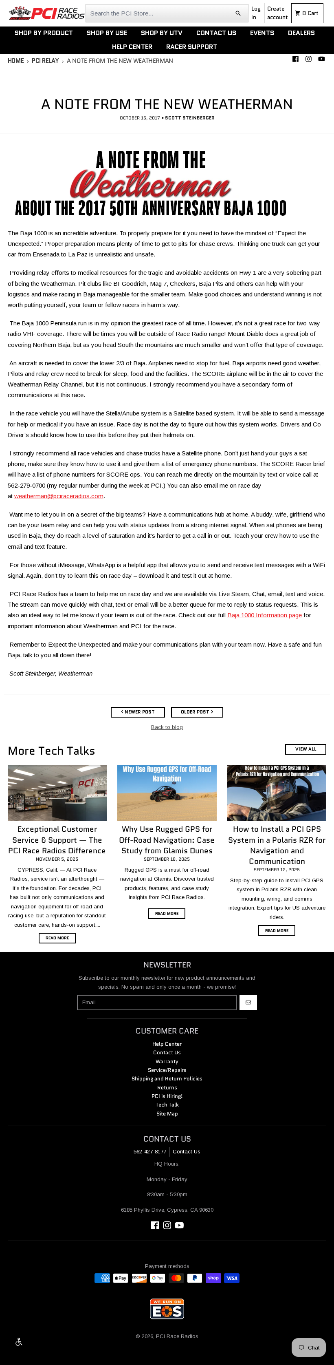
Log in (256, 12)
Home (16, 60)
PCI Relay (45, 60)
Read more (57, 938)
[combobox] (167, 13)
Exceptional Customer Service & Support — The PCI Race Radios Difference (57, 840)
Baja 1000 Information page (264, 615)
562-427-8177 (150, 1152)
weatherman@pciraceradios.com (58, 496)
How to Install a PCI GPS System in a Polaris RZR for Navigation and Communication (276, 845)
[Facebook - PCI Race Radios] (295, 59)
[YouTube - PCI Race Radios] (321, 59)
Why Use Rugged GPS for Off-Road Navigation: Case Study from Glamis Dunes (167, 840)
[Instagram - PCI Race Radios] (308, 59)
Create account (277, 12)
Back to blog (167, 727)
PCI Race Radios (177, 1336)
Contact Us (186, 1152)
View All (305, 749)
